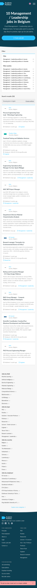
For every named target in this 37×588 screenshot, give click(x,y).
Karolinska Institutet (8, 484)
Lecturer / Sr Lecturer (25, 539)
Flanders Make (13, 133)
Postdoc (5, 412)
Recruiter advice (6, 576)
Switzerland (6, 451)
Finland (4, 466)
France (4, 469)
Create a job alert (19, 38)
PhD (4, 409)
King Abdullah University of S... (10, 502)
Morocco (5, 460)
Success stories (6, 573)
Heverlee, (11, 135)
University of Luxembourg (9, 478)
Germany (5, 454)
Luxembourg (6, 457)
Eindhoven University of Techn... (11, 493)
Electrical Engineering (8, 382)
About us (4, 537)
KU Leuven (11, 237)
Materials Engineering (8, 385)
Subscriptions (5, 567)
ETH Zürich (5, 487)
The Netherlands (7, 448)
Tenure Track (6, 430)
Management (23, 557)
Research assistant (7, 433)
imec (10, 108)
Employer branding (7, 570)
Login (3, 539)
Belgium (15, 109)
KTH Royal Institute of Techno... (11, 490)
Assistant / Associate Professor (11, 415)
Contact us (4, 545)
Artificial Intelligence (8, 379)
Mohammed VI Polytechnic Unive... (12, 481)
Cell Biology (6, 397)
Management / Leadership (26, 178)
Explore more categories (17, 507)
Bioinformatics (6, 394)
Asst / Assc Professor (25, 543)
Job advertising (6, 564)
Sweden (5, 445)
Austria (4, 463)
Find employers (6, 533)
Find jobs (4, 531)
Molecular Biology (7, 388)
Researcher (7, 260)
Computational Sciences (9, 391)
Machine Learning (7, 376)
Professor (5, 418)
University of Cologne (8, 499)
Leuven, (11, 109)
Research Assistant (25, 554)
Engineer (22, 127)
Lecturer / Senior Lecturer (9, 424)
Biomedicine (6, 400)
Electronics (5, 403)
